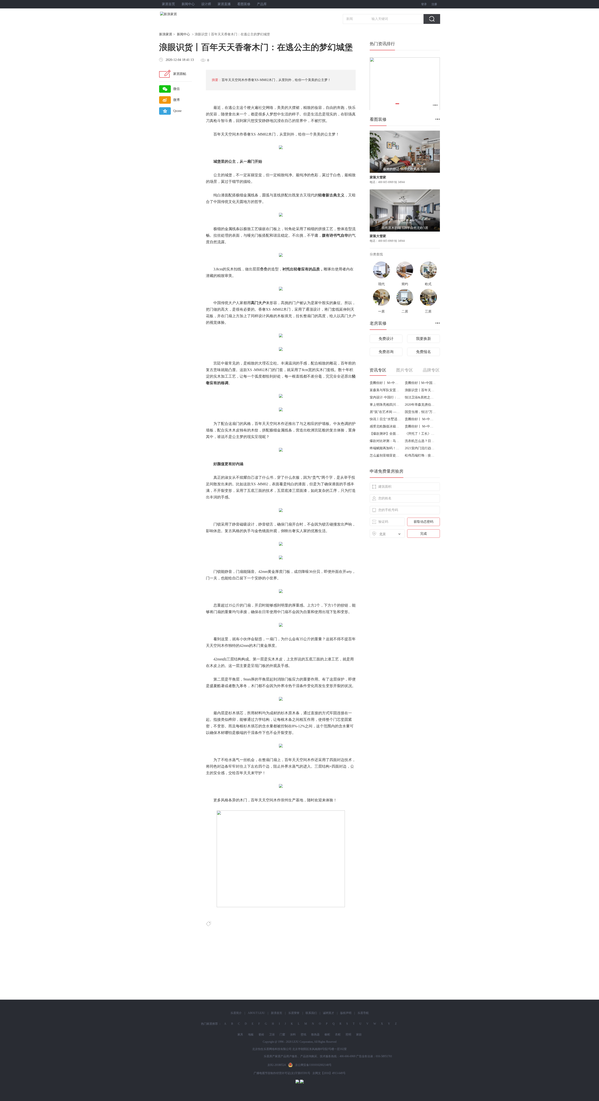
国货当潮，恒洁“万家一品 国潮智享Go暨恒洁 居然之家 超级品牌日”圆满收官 (420, 412)
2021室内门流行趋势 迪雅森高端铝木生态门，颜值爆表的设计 (420, 448)
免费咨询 (386, 352)
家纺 (359, 1034)
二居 (405, 311)
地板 (251, 1034)
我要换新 (423, 339)
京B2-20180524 (276, 1065)
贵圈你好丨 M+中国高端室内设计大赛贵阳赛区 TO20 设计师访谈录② (420, 419)
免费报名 (423, 352)
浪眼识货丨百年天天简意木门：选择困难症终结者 (420, 390)
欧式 (428, 284)
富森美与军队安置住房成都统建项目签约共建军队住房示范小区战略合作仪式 (385, 390)
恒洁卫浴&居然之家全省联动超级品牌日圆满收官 (420, 397)
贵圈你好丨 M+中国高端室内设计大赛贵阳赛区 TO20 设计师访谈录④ (385, 383)
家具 (240, 1034)
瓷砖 (261, 1034)
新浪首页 (276, 1013)
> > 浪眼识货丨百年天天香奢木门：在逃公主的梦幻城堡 (214, 34)
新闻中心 (188, 4)
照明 (348, 1034)
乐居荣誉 (294, 1013)
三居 (428, 311)
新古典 (331, 195)
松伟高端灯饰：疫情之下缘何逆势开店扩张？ (420, 455)
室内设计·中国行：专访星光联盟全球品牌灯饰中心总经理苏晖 (385, 397)
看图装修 (243, 4)
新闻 (349, 19)
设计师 (206, 4)
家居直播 (224, 4)
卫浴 (272, 1034)
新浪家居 (165, 34)
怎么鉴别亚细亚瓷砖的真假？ (385, 455)
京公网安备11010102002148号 (313, 1065)
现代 (310, 195)
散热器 (315, 1034)
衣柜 (338, 1034)
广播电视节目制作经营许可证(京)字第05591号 (282, 1073)
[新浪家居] (178, 14)
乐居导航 (363, 1013)
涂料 (293, 1034)
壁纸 (303, 1034)
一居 (381, 311)
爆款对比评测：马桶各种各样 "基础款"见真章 (385, 441)
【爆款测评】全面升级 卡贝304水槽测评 (385, 433)
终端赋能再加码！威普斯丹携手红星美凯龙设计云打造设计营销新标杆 (385, 448)
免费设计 (386, 339)
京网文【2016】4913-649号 (329, 1073)
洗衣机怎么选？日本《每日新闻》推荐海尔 (420, 441)
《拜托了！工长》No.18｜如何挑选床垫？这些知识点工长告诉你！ (420, 433)
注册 (434, 4)
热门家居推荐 (209, 1023)
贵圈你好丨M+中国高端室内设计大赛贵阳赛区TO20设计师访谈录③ (420, 383)
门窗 (282, 1034)
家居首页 (168, 4)
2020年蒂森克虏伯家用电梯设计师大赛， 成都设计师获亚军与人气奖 (420, 404)
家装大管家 (378, 177)
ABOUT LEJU (256, 1013)
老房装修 (378, 323)
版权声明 (345, 1013)
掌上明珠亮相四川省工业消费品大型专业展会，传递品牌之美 (385, 404)
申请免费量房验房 (386, 471)
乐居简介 (236, 1013)
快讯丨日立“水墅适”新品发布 (385, 419)
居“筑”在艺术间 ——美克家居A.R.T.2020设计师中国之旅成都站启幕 (385, 412)
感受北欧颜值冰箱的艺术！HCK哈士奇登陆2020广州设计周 (385, 426)
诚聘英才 (328, 1013)
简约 (405, 284)
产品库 (262, 4)
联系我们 (311, 1013)
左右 (254, 766)
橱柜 (327, 1034)
